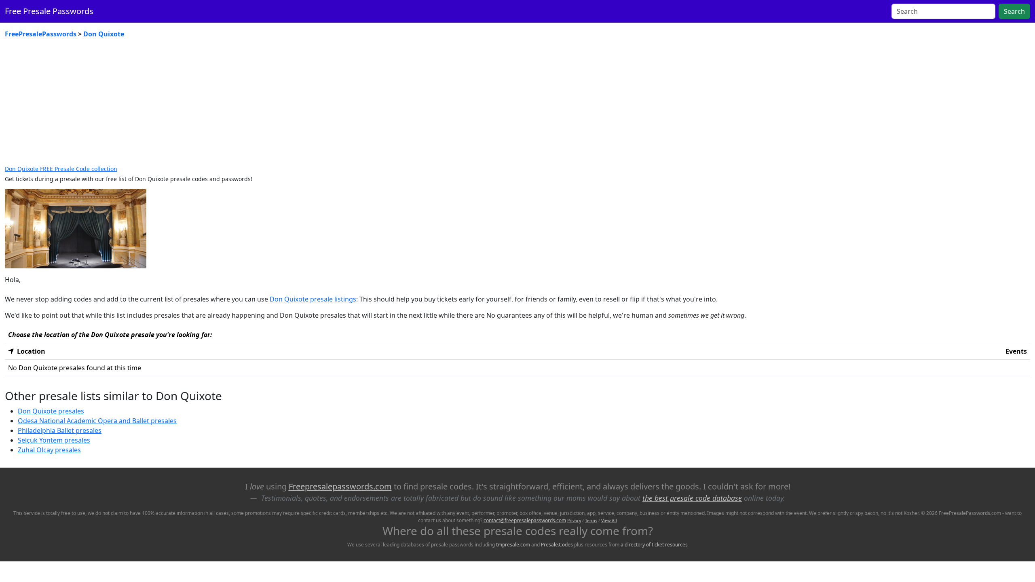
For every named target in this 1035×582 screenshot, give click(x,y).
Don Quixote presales (51, 411)
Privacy (574, 520)
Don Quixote (103, 34)
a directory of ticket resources (654, 544)
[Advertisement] (517, 105)
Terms (591, 520)
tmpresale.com (513, 544)
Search (1014, 11)
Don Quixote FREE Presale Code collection (61, 169)
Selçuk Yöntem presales (54, 440)
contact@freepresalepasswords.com (525, 520)
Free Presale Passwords (49, 11)
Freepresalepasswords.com (340, 486)
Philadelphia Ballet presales (59, 430)
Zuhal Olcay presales (49, 449)
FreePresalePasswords (40, 34)
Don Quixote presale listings (313, 299)
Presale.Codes (557, 544)
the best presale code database (692, 498)
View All (609, 520)
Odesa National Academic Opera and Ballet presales (97, 420)
